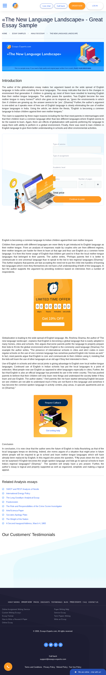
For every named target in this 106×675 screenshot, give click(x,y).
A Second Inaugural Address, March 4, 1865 (26, 523)
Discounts (45, 602)
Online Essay (7, 623)
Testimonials (56, 602)
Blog (66, 602)
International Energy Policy (18, 493)
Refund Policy (62, 667)
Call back (61, 6)
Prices (36, 602)
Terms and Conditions (33, 667)
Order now (26, 602)
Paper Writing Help (61, 609)
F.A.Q (85, 602)
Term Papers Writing (62, 616)
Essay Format (7, 616)
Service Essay (60, 613)
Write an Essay (60, 619)
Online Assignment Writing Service (16, 609)
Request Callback (53, 402)
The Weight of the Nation (17, 519)
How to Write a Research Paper (14, 619)
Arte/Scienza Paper (15, 510)
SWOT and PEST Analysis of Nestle (22, 489)
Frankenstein (12, 502)
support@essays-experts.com (53, 659)
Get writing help (53, 430)
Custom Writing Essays (11, 613)
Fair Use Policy (75, 667)
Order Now (77, 6)
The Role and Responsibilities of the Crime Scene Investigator (34, 506)
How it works (14, 602)
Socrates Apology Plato (16, 515)
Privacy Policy (49, 667)
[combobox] (77, 149)
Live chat (47, 6)
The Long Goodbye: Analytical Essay (22, 497)
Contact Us (93, 602)
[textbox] (77, 149)
